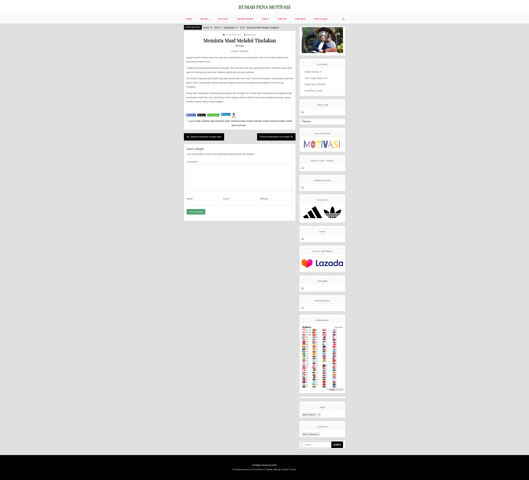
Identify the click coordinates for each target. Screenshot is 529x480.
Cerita (265, 19)
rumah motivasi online (274, 121)
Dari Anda (300, 19)
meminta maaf (238, 121)
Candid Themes (288, 469)
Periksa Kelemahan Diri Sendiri (275, 137)
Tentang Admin (245, 19)
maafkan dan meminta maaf (216, 121)
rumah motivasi (254, 121)
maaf (198, 121)
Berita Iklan (320, 19)
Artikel (204, 19)
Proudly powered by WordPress (248, 469)
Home (189, 19)
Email (226, 199)
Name (190, 199)
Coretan (281, 19)
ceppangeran (251, 34)
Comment (192, 162)
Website (264, 199)
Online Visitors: (312, 72)
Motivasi (223, 19)
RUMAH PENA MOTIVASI (264, 7)
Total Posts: (310, 91)
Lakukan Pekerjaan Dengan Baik (205, 137)
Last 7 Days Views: (313, 78)
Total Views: (310, 84)
